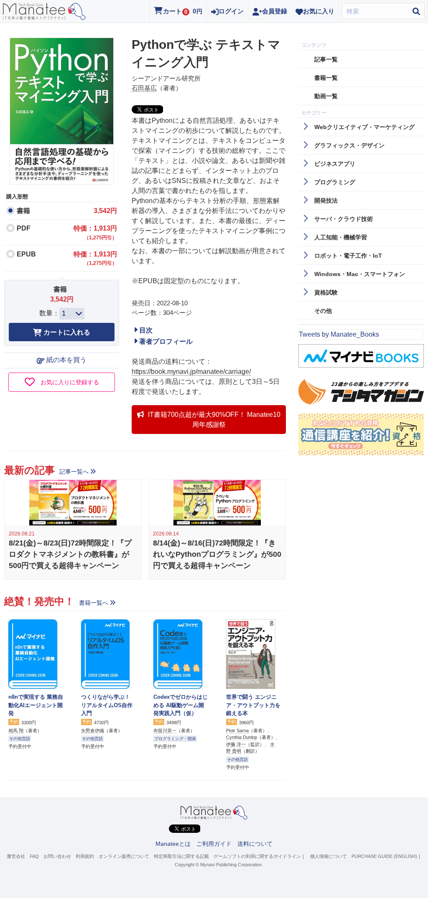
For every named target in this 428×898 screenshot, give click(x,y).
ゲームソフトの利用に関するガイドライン (257, 856)
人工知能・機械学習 (340, 237)
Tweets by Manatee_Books (339, 334)
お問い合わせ (57, 856)
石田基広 (144, 87)
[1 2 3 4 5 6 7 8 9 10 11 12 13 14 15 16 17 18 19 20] (71, 314)
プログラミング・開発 (175, 738)
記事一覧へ (74, 471)
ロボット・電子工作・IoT (348, 255)
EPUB (26, 254)
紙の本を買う (66, 359)
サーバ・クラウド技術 (343, 219)
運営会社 (16, 856)
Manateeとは (173, 843)
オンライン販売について (124, 856)
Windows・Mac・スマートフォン (359, 274)
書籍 (23, 210)
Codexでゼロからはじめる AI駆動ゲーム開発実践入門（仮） (180, 705)
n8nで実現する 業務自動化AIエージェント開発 (35, 705)
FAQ (34, 856)
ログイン (231, 11)
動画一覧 (326, 96)
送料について (255, 843)
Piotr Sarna (237, 730)
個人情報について (328, 856)
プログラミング (334, 182)
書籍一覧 (326, 77)
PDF (24, 228)
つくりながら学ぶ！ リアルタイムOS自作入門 (106, 705)
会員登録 (274, 11)
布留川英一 (164, 730)
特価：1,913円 (95, 233)
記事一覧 (326, 59)
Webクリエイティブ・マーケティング (364, 127)
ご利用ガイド (214, 843)
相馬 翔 (15, 730)
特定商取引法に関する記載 (181, 856)
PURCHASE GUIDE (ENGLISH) (384, 856)
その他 (323, 310)
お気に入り (318, 11)
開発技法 (326, 200)
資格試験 (326, 292)
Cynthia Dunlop (241, 737)
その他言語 (19, 738)
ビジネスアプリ (334, 163)
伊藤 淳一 (236, 744)
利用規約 (85, 856)
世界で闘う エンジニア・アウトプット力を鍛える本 (253, 705)
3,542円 (105, 210)
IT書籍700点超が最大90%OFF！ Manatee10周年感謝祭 (214, 419)
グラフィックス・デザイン (349, 145)
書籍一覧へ (93, 602)
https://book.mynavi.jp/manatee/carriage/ (191, 371)
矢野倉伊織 (92, 730)
